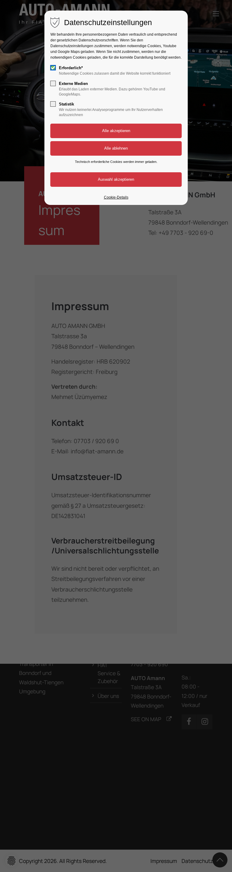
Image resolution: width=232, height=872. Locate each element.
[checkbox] (53, 67)
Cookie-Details (116, 197)
